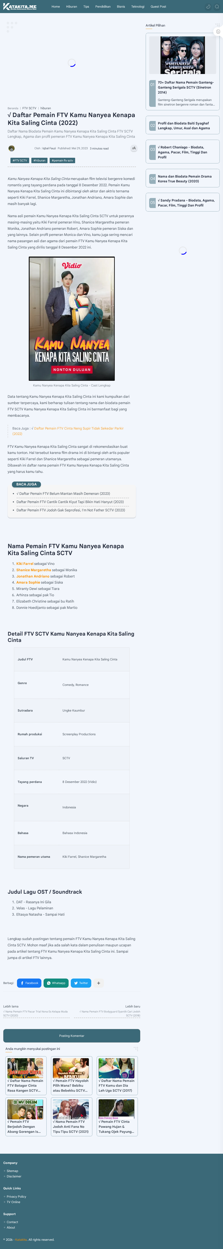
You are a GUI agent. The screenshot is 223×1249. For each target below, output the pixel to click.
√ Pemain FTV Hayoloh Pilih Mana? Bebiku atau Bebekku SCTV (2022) (70, 1086)
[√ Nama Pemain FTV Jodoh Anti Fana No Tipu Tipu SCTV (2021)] (71, 1109)
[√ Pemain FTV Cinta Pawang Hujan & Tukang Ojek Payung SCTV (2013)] (116, 1109)
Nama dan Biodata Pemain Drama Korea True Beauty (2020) (185, 178)
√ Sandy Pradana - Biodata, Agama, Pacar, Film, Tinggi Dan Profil (186, 202)
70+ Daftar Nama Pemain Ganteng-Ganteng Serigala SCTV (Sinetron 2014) (186, 87)
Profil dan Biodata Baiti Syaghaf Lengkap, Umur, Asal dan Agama (184, 125)
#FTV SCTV (20, 160)
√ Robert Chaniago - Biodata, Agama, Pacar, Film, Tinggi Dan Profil (182, 152)
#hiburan (39, 160)
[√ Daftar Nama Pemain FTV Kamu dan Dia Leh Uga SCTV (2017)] (116, 1068)
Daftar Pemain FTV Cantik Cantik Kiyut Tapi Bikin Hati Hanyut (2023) (70, 502)
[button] (208, 6)
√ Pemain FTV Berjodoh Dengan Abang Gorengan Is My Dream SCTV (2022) (22, 1127)
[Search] (217, 6)
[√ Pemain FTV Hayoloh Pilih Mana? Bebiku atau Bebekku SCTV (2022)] (71, 1068)
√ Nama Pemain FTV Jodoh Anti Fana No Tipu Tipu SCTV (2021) (71, 1127)
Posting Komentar (71, 1036)
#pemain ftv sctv (62, 160)
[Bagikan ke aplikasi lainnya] (98, 983)
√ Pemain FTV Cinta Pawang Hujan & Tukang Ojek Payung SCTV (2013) (115, 1127)
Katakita (21, 1240)
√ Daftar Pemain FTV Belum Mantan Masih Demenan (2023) (63, 494)
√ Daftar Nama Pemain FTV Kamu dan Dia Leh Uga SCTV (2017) (116, 1086)
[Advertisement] (94, 62)
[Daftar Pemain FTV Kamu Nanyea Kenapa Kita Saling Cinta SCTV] (72, 319)
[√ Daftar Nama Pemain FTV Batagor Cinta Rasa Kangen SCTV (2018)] (25, 1068)
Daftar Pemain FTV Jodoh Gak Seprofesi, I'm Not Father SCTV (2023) (71, 510)
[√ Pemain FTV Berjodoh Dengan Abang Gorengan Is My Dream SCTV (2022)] (25, 1109)
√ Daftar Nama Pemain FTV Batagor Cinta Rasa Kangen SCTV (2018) (25, 1086)
